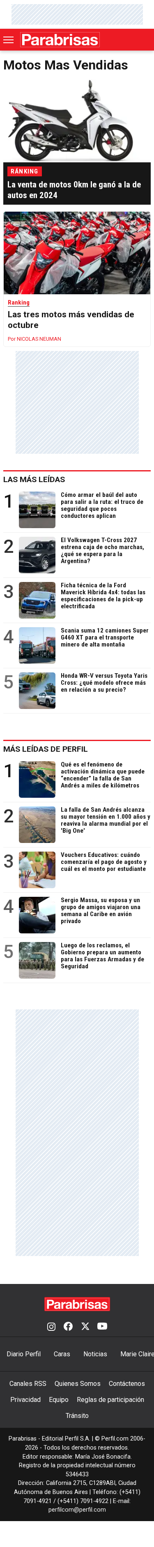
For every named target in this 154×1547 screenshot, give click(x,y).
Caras (62, 1354)
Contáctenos (127, 1384)
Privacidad (25, 1400)
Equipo (59, 1400)
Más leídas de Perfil (45, 749)
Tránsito (77, 1416)
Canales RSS (27, 1384)
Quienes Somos (78, 1384)
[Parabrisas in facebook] (68, 1327)
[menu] (9, 40)
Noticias (95, 1354)
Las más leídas (34, 479)
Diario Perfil (24, 1354)
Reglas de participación (110, 1400)
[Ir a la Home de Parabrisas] (60, 39)
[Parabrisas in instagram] (51, 1327)
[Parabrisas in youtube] (102, 1327)
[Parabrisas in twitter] (85, 1327)
